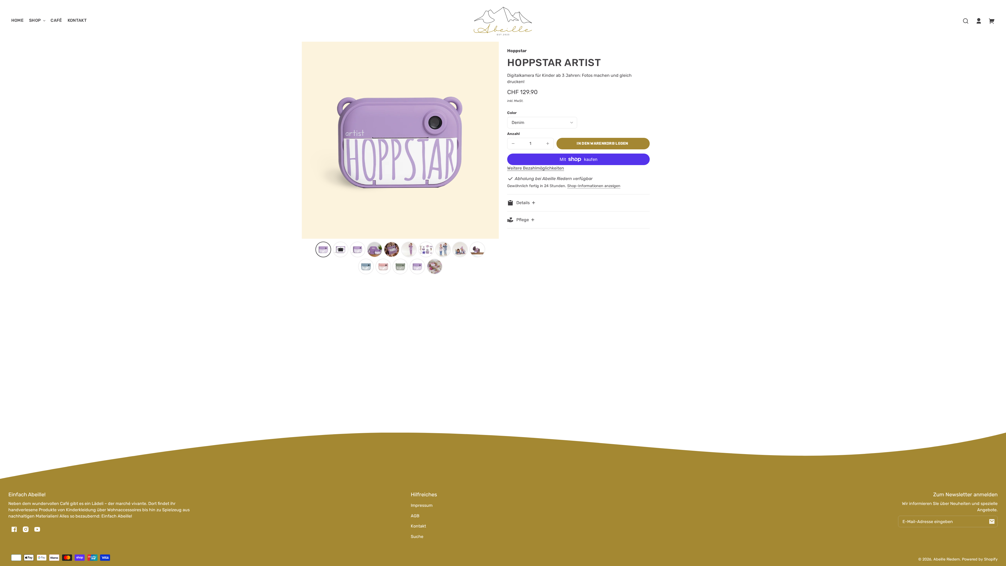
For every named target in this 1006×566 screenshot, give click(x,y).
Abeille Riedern (946, 559)
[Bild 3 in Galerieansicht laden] (357, 249)
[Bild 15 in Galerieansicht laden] (434, 266)
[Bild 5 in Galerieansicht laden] (392, 249)
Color (512, 113)
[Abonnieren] (992, 521)
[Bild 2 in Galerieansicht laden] (340, 249)
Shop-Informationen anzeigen (593, 186)
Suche (417, 536)
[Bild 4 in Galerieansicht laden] (374, 249)
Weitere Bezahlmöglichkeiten (535, 168)
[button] (965, 21)
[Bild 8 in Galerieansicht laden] (443, 249)
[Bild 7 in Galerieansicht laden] (426, 249)
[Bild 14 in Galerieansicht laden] (417, 266)
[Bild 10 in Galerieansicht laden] (477, 249)
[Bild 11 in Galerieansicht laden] (366, 266)
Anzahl (513, 134)
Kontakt (418, 526)
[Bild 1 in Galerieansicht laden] (323, 249)
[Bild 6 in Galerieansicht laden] (409, 249)
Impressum (422, 505)
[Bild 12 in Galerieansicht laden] (383, 266)
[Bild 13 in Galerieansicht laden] (400, 266)
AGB (415, 515)
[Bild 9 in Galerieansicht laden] (460, 249)
